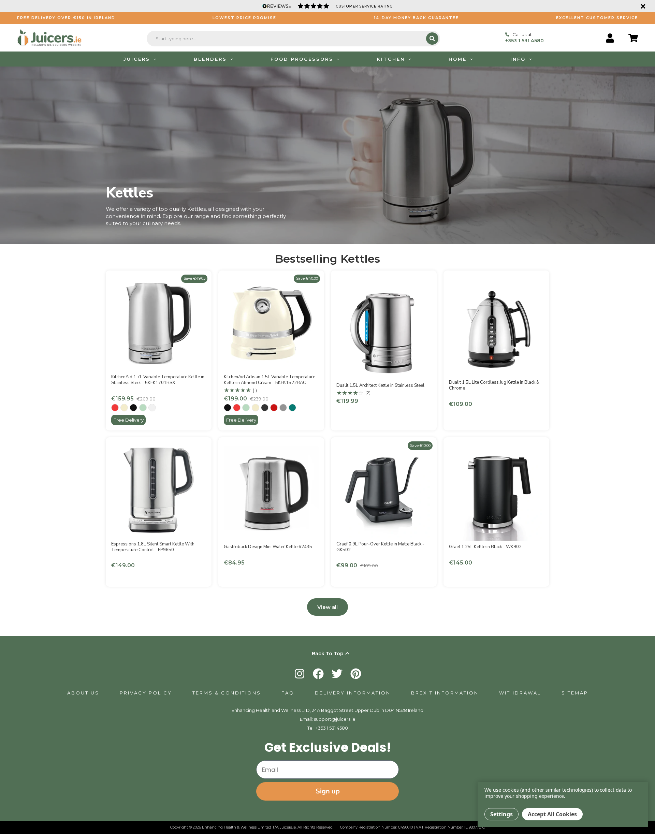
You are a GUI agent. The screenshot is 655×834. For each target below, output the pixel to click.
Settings (501, 814)
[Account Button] (610, 38)
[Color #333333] (264, 407)
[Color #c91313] (274, 407)
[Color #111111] (133, 407)
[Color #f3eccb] (124, 407)
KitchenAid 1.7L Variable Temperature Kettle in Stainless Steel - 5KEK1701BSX (157, 380)
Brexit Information (445, 693)
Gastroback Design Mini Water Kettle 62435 (268, 547)
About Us (83, 693)
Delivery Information (353, 693)
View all (327, 607)
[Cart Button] (633, 38)
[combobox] (287, 38)
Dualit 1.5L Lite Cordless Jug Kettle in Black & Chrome (494, 385)
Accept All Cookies (552, 814)
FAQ (287, 693)
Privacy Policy (146, 693)
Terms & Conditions (226, 693)
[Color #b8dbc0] (143, 407)
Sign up (328, 791)
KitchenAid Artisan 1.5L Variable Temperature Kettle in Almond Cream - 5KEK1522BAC (269, 380)
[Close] (642, 6)
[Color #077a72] (292, 407)
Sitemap (575, 693)
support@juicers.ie (334, 719)
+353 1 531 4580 (332, 728)
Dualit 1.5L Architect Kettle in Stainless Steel (380, 385)
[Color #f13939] (115, 407)
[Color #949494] (283, 407)
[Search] (432, 38)
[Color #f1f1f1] (152, 407)
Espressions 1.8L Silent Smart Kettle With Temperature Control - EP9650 (152, 547)
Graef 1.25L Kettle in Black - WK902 (485, 547)
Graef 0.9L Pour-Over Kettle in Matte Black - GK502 (380, 547)
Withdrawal (520, 693)
